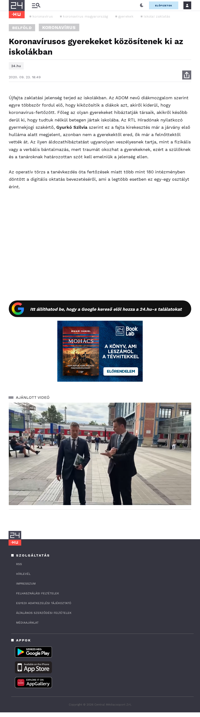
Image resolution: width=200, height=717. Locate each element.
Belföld (22, 27)
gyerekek (125, 16)
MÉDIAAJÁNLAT (27, 622)
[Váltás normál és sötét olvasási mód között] (142, 5)
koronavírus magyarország (85, 16)
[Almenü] (36, 5)
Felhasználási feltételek (37, 593)
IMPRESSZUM (26, 583)
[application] (100, 454)
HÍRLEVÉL (23, 574)
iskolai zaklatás (157, 16)
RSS (19, 564)
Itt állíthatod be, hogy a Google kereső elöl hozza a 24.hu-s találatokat (106, 309)
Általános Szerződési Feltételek (43, 613)
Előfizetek (163, 5)
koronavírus (42, 16)
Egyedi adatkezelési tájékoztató (43, 603)
